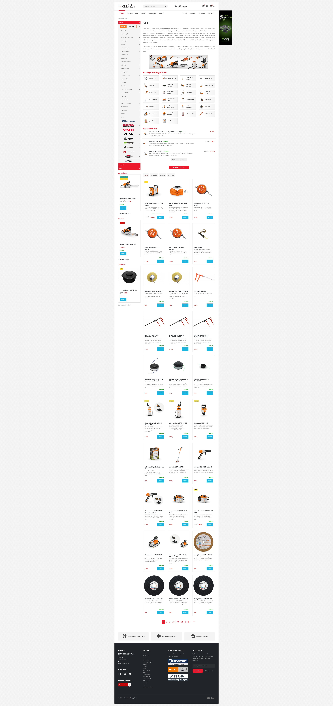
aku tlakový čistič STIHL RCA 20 (203, 467)
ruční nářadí (124, 110)
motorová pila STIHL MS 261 (128, 199)
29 (173, 622)
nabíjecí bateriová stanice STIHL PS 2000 (154, 204)
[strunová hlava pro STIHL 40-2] (129, 277)
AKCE (136, 13)
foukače (123, 86)
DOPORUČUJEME (152, 13)
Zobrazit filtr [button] (178, 167)
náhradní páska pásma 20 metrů (178, 291)
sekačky (123, 44)
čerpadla (123, 96)
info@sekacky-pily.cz (123, 663)
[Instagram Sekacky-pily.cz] (125, 674)
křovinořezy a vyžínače (127, 37)
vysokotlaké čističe (126, 61)
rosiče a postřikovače (126, 89)
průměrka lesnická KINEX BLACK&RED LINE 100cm (201, 336)
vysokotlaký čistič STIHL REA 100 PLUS (203, 512)
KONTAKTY (210, 13)
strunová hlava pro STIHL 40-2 (128, 290)
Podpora (180, 5)
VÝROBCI (122, 13)
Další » (188, 622)
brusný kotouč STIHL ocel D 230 (203, 555)
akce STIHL (124, 30)
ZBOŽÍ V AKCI (121, 264)
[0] (203, 6)
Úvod (144, 654)
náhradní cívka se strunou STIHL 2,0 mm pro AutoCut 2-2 (178, 380)
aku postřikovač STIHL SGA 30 (178, 423)
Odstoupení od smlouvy (149, 681)
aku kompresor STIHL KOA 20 (153, 555)
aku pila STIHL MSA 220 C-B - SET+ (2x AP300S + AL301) (165, 132)
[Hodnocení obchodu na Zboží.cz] (124, 684)
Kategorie (121, 165)
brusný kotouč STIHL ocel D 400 (203, 599)
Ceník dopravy (146, 674)
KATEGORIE (130, 13)
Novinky (145, 658)
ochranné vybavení (126, 103)
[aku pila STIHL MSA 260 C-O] (129, 231)
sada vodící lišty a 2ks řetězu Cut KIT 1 (154, 468)
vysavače (123, 65)
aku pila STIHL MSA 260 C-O (128, 244)
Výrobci (121, 22)
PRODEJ (185, 13)
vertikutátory (124, 54)
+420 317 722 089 (122, 659)
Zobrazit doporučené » (124, 213)
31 (182, 622)
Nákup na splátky (147, 678)
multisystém (124, 72)
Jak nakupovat (146, 676)
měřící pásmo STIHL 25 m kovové (176, 248)
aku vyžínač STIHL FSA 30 (176, 467)
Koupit (123, 208)
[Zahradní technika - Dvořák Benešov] (126, 6)
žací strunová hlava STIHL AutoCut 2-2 (201, 380)
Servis (144, 668)
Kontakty (145, 683)
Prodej (145, 666)
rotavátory (123, 82)
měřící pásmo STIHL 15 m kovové (201, 204)
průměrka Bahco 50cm (200, 291)
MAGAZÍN (161, 13)
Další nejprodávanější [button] (178, 160)
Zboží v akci (146, 656)
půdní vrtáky (124, 79)
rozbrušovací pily (125, 75)
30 (178, 622)
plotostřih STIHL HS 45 (155, 142)
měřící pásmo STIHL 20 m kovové (152, 248)
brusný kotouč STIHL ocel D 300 (154, 599)
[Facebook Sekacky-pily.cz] (120, 674)
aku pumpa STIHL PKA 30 (201, 423)
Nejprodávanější (147, 662)
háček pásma (198, 247)
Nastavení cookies (147, 687)
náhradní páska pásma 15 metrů (154, 291)
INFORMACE (202, 13)
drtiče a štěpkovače (126, 93)
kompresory (124, 99)
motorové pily (124, 34)
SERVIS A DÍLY (192, 13)
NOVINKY (143, 13)
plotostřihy (124, 58)
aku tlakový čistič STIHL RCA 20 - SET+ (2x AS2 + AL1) (154, 512)
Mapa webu (146, 685)
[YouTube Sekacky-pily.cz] (130, 674)
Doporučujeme (147, 660)
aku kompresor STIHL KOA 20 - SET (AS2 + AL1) (178, 556)
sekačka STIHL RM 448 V (156, 151)
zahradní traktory (125, 51)
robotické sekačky (125, 48)
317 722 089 (182, 7)
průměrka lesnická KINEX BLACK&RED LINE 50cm (152, 336)
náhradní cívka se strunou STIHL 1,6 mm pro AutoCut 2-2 (154, 380)
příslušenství (124, 106)
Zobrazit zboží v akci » (124, 305)
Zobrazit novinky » (123, 259)
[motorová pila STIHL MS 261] (129, 185)
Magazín (145, 664)
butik (122, 117)
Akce (120, 168)
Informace (145, 672)
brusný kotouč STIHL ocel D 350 (178, 599)
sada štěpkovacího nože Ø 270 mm (178, 204)
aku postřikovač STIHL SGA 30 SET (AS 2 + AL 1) (153, 424)
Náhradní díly (146, 670)
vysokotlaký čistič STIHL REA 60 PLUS (178, 512)
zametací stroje (125, 68)
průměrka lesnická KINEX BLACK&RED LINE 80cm (176, 336)
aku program (124, 41)
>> (194, 622)
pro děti (123, 113)
